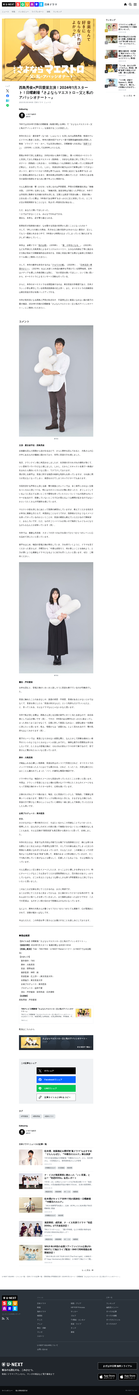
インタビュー (23, 12)
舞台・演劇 (41, 1328)
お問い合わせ (42, 1349)
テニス (39, 1320)
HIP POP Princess (78, 1307)
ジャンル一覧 (20, 1276)
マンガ (39, 1332)
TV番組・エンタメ (78, 1320)
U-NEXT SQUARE (8, 1276)
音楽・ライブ (76, 1324)
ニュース (5, 12)
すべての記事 (111, 1311)
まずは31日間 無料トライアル (117, 1366)
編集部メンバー (112, 1307)
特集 (13, 12)
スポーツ (40, 1336)
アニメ (39, 1324)
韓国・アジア (76, 1303)
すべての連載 (111, 1316)
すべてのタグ (111, 1324)
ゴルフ (73, 1316)
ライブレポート (38, 12)
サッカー (74, 1311)
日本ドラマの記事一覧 (34, 1276)
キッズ (73, 1328)
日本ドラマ (38, 102)
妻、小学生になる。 (71, 245)
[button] (135, 4)
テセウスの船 (58, 265)
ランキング (57, 12)
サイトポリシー (7, 1390)
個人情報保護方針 (22, 1390)
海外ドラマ (41, 1311)
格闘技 (39, 1316)
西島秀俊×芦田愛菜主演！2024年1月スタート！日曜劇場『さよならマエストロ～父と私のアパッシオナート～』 (82, 1276)
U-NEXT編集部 (31, 114)
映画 (39, 1307)
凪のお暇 (42, 245)
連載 (48, 12)
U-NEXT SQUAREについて (47, 1345)
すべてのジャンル (113, 1320)
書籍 (72, 1332)
